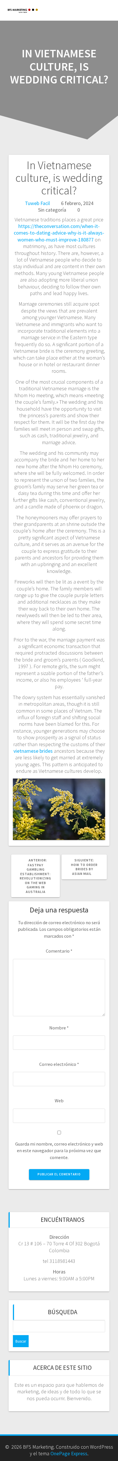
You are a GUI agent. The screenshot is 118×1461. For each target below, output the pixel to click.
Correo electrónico (59, 1064)
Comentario (59, 951)
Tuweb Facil (37, 203)
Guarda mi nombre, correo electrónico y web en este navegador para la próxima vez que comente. (59, 1150)
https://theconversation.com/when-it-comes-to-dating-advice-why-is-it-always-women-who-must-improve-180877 (59, 233)
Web (59, 1100)
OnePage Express (68, 1453)
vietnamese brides (33, 751)
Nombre (59, 1028)
